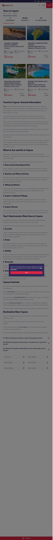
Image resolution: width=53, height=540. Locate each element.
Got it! (26, 272)
